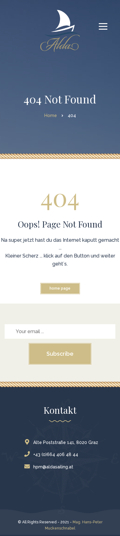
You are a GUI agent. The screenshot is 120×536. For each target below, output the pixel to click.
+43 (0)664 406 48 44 (55, 454)
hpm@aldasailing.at (53, 466)
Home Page (60, 288)
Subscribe (60, 353)
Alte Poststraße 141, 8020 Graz (65, 442)
